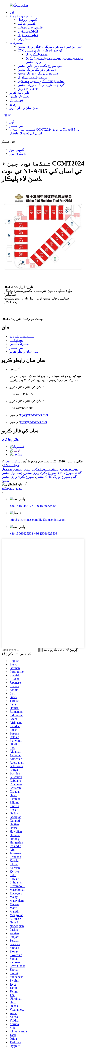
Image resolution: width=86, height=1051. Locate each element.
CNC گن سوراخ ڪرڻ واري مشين (40, 50)
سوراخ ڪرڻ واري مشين (18, 476)
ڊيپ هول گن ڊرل (37, 54)
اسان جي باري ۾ (22, 16)
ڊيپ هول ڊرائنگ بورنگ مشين (37, 69)
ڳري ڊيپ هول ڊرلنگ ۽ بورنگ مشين (41, 85)
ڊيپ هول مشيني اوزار (32, 77)
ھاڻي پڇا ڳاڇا (10, 439)
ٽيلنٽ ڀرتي (24, 39)
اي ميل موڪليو (12, 488)
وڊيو (12, 104)
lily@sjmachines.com (33, 422)
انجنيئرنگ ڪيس (20, 96)
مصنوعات (16, 42)
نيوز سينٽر (16, 100)
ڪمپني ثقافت (27, 23)
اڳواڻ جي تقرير (28, 31)
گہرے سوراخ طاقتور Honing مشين (41, 81)
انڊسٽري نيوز (18, 153)
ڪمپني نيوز (17, 149)
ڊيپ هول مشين (12, 473)
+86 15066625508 (45, 505)
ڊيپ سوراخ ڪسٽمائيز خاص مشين (40, 65)
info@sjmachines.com (34, 415)
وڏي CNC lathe (28, 88)
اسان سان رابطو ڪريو (24, 108)
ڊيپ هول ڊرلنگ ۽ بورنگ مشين (38, 73)
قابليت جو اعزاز (28, 35)
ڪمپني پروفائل (28, 19)
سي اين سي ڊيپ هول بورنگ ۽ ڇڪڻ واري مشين (50, 46)
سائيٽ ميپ (12, 461)
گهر (12, 12)
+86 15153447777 (21, 505)
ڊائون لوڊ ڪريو (19, 92)
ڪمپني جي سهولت (30, 27)
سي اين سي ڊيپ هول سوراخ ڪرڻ (55, 469)
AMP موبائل (11, 465)
